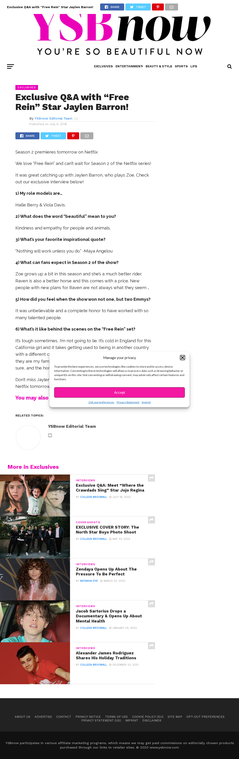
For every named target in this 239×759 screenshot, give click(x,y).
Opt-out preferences (101, 402)
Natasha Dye (89, 580)
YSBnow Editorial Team (53, 118)
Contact (63, 716)
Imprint (146, 402)
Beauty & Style (159, 66)
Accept (119, 392)
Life (193, 66)
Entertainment (129, 66)
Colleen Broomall (93, 497)
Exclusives (103, 66)
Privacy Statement (128, 402)
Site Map (175, 716)
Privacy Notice (88, 716)
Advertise (43, 716)
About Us (22, 716)
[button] (182, 357)
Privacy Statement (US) (101, 720)
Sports (181, 66)
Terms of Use (116, 716)
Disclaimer (151, 720)
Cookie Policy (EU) (147, 716)
